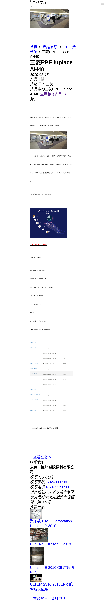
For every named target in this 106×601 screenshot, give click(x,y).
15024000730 (56, 482)
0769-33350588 (57, 487)
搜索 (45, 8)
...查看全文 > (40, 457)
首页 (33, 47)
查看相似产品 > (53, 94)
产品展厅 (50, 47)
